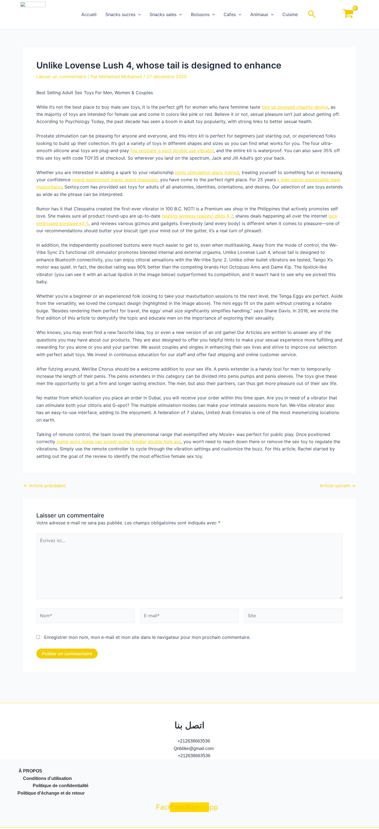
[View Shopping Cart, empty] (348, 14)
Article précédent (45, 485)
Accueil (89, 14)
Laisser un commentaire (61, 76)
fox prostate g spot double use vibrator (172, 150)
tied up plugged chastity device (295, 107)
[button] (138, 14)
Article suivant (337, 485)
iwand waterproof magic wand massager (115, 179)
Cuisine (290, 14)
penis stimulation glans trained (207, 172)
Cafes (230, 14)
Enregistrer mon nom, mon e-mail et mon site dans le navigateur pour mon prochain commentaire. (147, 637)
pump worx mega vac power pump (93, 441)
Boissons (200, 14)
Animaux (259, 14)
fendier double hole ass (156, 441)
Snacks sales (163, 14)
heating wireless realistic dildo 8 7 (197, 216)
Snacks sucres (120, 14)
